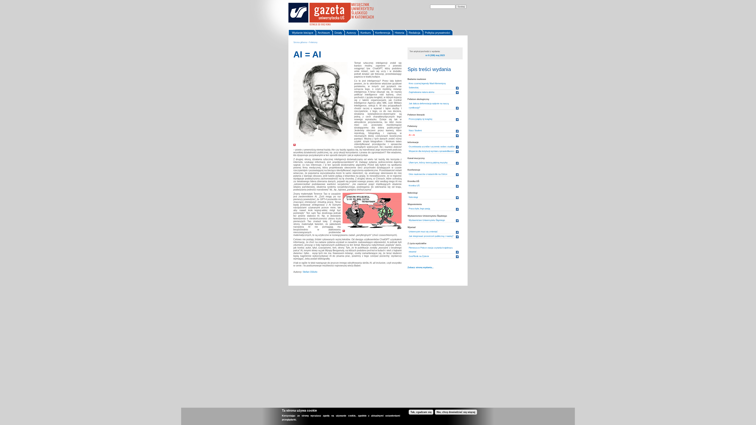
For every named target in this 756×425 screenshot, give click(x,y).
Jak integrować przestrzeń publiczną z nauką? (431, 236)
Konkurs (365, 32)
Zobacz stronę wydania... (421, 267)
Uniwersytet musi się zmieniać (423, 231)
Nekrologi (413, 197)
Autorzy (351, 32)
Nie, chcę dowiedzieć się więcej (456, 412)
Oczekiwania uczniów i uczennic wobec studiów (432, 146)
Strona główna (300, 42)
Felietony (313, 42)
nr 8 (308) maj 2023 (435, 55)
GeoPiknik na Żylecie (419, 256)
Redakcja (414, 32)
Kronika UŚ (414, 185)
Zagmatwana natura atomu (421, 92)
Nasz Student (415, 130)
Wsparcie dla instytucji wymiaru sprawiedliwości (431, 151)
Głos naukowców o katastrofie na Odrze (428, 174)
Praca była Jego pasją (419, 208)
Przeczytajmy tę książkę (420, 119)
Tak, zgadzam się (421, 412)
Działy (338, 32)
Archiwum (324, 32)
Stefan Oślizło (310, 272)
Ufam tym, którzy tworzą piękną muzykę (428, 162)
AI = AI (412, 135)
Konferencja (382, 32)
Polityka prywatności (437, 32)
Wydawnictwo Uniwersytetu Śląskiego (427, 220)
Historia (399, 32)
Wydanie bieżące (302, 32)
